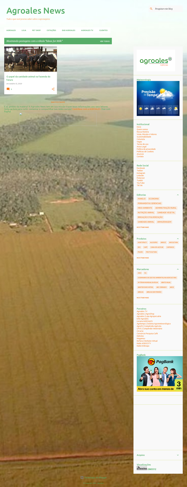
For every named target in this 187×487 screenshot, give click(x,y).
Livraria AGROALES (145, 321)
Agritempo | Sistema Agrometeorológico (154, 324)
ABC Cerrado (161, 287)
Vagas (139, 142)
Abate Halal (166, 282)
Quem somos (142, 129)
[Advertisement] (122, 87)
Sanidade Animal (146, 222)
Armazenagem (164, 222)
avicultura (173, 242)
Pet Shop (36, 30)
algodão (153, 242)
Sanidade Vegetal (166, 212)
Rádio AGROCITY (144, 343)
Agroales (11, 30)
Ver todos (105, 41)
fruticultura (151, 252)
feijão (140, 252)
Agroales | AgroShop (145, 314)
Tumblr (140, 180)
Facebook (141, 168)
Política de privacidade (146, 149)
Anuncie (140, 154)
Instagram (141, 173)
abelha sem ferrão (154, 292)
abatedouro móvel (145, 287)
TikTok (140, 185)
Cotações (51, 30)
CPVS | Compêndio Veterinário (149, 328)
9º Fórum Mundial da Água (148, 282)
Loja (24, 30)
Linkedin (140, 175)
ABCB (172, 287)
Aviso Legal (141, 147)
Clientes (103, 30)
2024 (139, 273)
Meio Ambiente (145, 208)
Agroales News (35, 10)
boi (139, 247)
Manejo (142, 199)
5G (145, 273)
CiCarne (140, 331)
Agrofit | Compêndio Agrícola (149, 326)
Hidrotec (140, 336)
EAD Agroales (68, 30)
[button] (53, 89)
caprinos (170, 247)
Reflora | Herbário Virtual (147, 341)
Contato (140, 156)
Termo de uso (142, 144)
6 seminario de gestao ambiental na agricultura (157, 277)
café (145, 247)
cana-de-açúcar (157, 247)
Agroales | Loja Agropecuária (149, 316)
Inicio (139, 127)
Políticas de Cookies (145, 151)
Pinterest (141, 178)
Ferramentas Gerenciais (149, 203)
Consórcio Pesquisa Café (147, 333)
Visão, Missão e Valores (147, 134)
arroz (163, 242)
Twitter (140, 171)
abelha (140, 292)
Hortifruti (142, 242)
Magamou (141, 338)
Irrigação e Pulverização (150, 217)
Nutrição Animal (146, 212)
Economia (154, 199)
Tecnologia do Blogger (95, 477)
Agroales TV (87, 30)
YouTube (141, 183)
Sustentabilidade (144, 137)
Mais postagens (58, 102)
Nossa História (143, 132)
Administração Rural (165, 208)
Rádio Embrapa (143, 346)
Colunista (141, 139)
